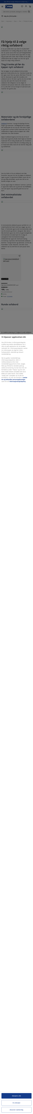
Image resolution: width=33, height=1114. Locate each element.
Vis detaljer (16, 1103)
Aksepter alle (16, 1096)
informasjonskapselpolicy (17, 381)
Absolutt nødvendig (16, 1110)
